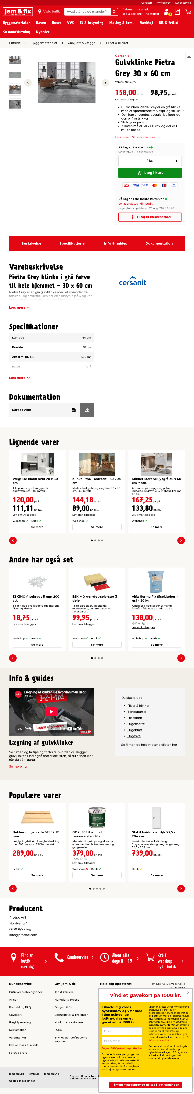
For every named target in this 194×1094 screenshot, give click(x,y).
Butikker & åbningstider (25, 992)
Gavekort (146, 3)
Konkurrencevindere (69, 1022)
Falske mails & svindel (24, 1045)
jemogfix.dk (16, 1074)
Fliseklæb (134, 718)
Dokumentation (159, 243)
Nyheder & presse (67, 999)
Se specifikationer (144, 137)
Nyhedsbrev (164, 3)
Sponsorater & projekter (71, 1015)
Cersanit (122, 56)
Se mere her (18, 766)
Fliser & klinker (138, 706)
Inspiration (143, 9)
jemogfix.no (51, 1074)
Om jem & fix (63, 1007)
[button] (92, 540)
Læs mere (122, 137)
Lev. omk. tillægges (126, 99)
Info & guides (115, 243)
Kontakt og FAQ (20, 1007)
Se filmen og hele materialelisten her (149, 745)
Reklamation (18, 1030)
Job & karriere (132, 14)
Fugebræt (134, 730)
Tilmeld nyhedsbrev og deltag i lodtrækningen (145, 1084)
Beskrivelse (31, 243)
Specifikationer (72, 243)
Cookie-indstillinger (22, 1081)
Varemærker (17, 1037)
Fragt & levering (20, 1022)
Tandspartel (136, 712)
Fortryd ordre (18, 1052)
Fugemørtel (136, 724)
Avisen (127, 9)
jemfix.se (34, 1074)
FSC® (58, 1030)
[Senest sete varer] (189, 57)
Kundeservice (183, 3)
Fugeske (134, 736)
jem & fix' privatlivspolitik (169, 1039)
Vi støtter (152, 14)
